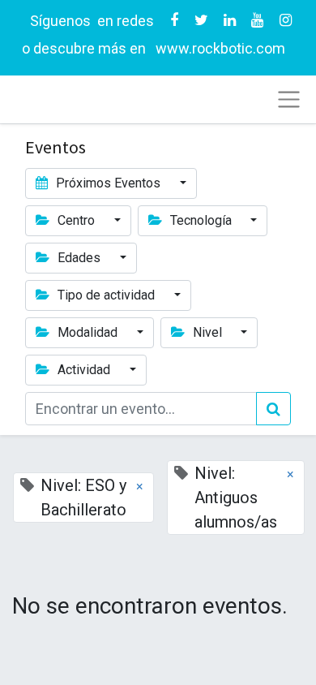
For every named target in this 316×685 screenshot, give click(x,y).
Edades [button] (79, 257)
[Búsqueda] (273, 408)
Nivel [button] (207, 332)
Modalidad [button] (87, 332)
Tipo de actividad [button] (106, 295)
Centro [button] (76, 220)
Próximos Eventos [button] (108, 183)
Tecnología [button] (201, 220)
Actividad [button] (83, 369)
